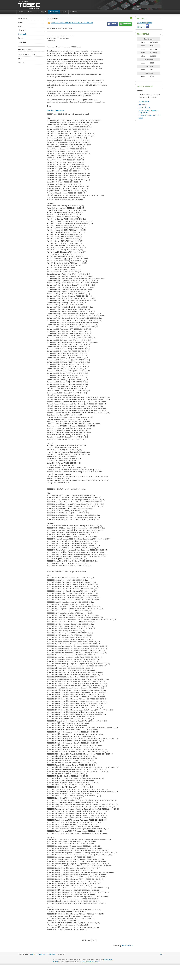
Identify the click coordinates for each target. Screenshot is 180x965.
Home (20, 22)
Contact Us (22, 42)
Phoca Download (127, 946)
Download (127, 24)
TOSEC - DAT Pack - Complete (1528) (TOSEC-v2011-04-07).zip (72, 23)
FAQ (19, 58)
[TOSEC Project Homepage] (29, 5)
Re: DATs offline (144, 101)
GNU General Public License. (91, 961)
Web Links (21, 62)
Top (161, 954)
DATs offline (143, 104)
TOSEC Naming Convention (27, 54)
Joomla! (55, 961)
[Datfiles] (131, 18)
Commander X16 (144, 107)
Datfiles (52, 954)
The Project (22, 30)
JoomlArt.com (107, 959)
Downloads (22, 34)
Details (114, 24)
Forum (20, 38)
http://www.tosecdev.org (55, 110)
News (20, 26)
